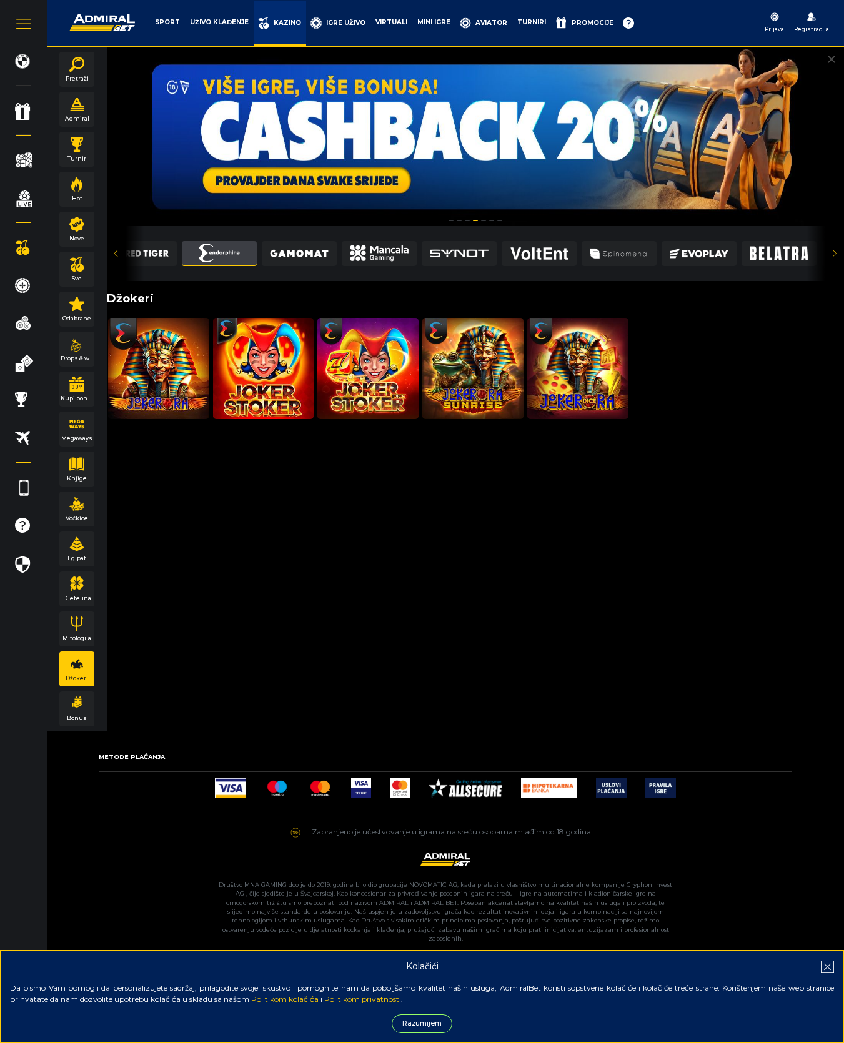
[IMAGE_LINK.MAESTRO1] (277, 785)
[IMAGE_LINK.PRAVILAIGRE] (660, 785)
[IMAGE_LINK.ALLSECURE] (465, 785)
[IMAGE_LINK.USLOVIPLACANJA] (611, 785)
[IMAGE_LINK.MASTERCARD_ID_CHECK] (399, 785)
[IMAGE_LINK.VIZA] (231, 785)
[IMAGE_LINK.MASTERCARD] (320, 785)
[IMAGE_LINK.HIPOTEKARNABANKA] (549, 785)
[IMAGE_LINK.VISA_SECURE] (361, 785)
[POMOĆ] (628, 23)
